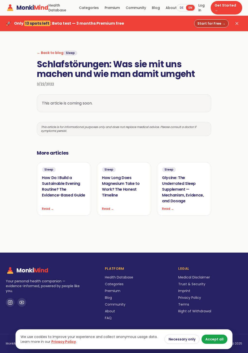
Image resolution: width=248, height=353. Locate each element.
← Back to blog (50, 52)
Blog (156, 7)
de (182, 8)
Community (136, 7)
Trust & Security (191, 284)
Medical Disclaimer (194, 277)
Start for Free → (211, 23)
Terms (183, 304)
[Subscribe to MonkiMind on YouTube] (21, 302)
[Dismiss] (237, 23)
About (171, 7)
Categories (89, 7)
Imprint (184, 290)
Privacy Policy (189, 297)
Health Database (57, 8)
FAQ (108, 317)
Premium (112, 7)
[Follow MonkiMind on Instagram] (10, 302)
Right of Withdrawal (194, 311)
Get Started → (225, 8)
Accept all (214, 339)
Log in (201, 8)
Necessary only (182, 339)
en (190, 8)
